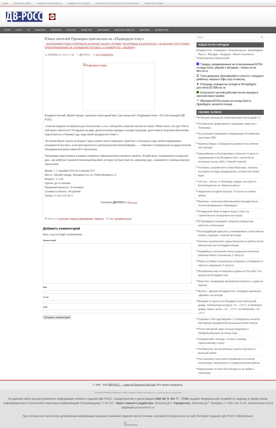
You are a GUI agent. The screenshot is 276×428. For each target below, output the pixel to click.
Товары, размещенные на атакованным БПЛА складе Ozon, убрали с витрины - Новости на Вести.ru (229, 67)
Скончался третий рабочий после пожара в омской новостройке (227, 94)
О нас (5, 3)
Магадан (213, 54)
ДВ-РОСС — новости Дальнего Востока (132, 384)
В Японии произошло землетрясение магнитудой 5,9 (229, 117)
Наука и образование (81, 218)
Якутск (202, 54)
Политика (40, 30)
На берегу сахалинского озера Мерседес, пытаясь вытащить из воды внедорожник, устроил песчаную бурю (228, 171)
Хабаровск (220, 50)
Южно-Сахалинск (243, 54)
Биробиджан (255, 50)
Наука (19, 30)
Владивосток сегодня (79, 3)
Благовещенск (237, 50)
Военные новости (124, 30)
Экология (55, 30)
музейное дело (123, 218)
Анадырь (225, 54)
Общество (86, 30)
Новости (99, 218)
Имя (45, 287)
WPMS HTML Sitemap (154, 3)
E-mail (45, 297)
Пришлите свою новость (49, 3)
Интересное (162, 30)
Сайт (45, 307)
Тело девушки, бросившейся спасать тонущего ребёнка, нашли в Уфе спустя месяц (230, 77)
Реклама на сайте (22, 3)
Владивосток (204, 50)
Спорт (7, 30)
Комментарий (49, 240)
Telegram (132, 202)
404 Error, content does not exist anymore (117, 3)
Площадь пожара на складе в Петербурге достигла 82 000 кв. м (226, 85)
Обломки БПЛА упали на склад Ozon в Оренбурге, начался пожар (223, 102)
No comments (104, 54)
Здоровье (145, 30)
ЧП (28, 30)
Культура (71, 30)
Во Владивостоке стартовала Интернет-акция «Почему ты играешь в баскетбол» (102, 43)
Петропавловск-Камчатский (212, 58)
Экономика (103, 30)
